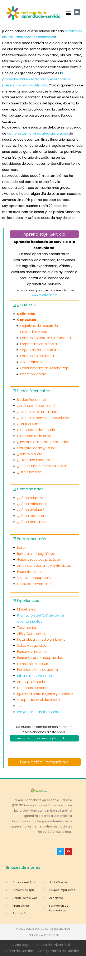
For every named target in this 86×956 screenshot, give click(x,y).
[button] (68, 13)
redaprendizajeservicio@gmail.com (44, 738)
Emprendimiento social (38, 344)
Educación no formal (37, 355)
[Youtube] (68, 851)
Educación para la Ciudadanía (45, 337)
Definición (26, 313)
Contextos (26, 319)
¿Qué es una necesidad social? (42, 466)
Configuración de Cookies (59, 950)
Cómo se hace (30, 489)
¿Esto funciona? (30, 472)
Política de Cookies (18, 950)
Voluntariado (31, 362)
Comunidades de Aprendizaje (44, 368)
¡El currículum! (28, 423)
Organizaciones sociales (40, 349)
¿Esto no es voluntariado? (38, 411)
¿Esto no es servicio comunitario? (44, 417)
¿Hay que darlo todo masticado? (44, 441)
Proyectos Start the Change (40, 711)
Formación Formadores (44, 762)
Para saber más (31, 538)
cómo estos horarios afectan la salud (38, 133)
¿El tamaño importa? (34, 459)
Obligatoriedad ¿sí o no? (37, 448)
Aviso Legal (21, 944)
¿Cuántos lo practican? (36, 405)
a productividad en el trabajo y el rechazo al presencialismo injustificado (36, 79)
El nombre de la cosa (34, 435)
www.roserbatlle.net (44, 295)
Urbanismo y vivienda (34, 675)
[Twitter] (60, 851)
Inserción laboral (33, 374)
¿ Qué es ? (26, 305)
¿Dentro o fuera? (30, 454)
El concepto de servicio (36, 429)
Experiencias (28, 600)
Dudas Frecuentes (33, 390)
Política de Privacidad (52, 944)
